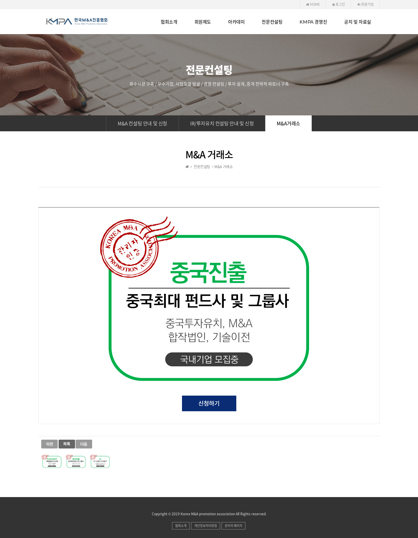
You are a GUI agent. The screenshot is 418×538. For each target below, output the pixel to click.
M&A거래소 (288, 123)
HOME (314, 4)
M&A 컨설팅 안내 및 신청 (142, 123)
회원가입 (367, 4)
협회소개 (181, 525)
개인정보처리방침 (205, 525)
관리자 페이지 (233, 525)
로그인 (340, 4)
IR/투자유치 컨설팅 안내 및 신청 (222, 123)
